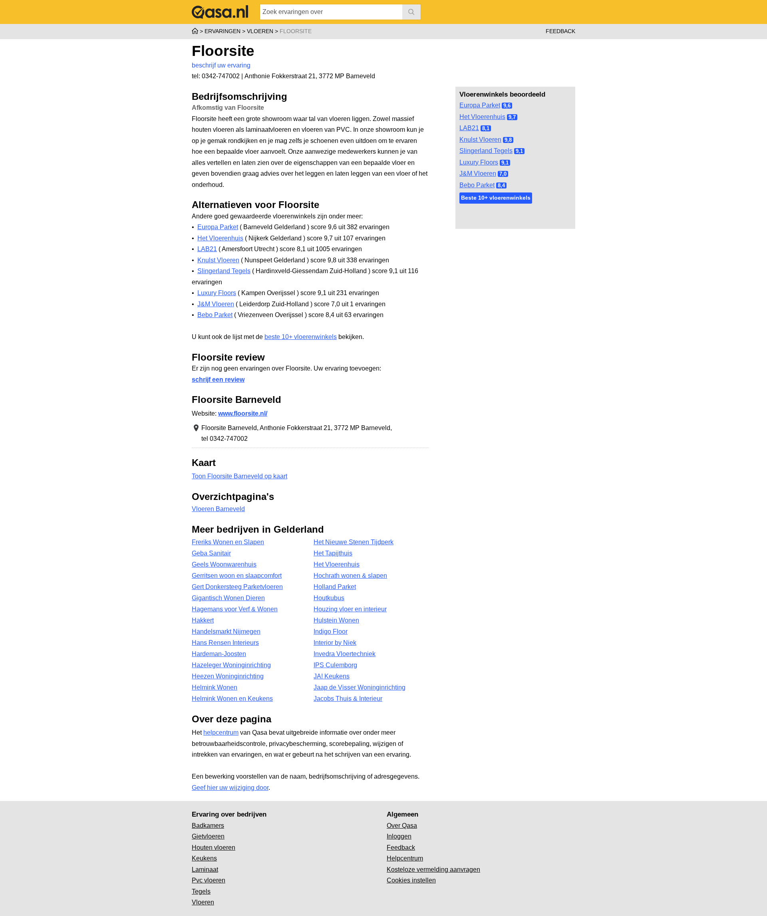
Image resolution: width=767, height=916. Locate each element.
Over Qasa (402, 825)
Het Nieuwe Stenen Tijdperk (353, 542)
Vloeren (203, 902)
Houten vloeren (213, 847)
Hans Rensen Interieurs (225, 642)
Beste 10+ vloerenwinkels (496, 197)
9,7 (512, 117)
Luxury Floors (478, 162)
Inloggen (399, 836)
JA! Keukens (332, 676)
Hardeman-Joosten (219, 653)
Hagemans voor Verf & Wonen (235, 609)
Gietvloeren (208, 836)
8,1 (485, 128)
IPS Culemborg (335, 665)
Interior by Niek (335, 642)
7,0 (503, 174)
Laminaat (205, 869)
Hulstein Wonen (336, 620)
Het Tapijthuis (333, 553)
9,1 (519, 151)
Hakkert (203, 620)
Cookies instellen (411, 880)
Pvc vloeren (208, 880)
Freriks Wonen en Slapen (228, 542)
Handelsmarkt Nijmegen (226, 631)
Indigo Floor (331, 631)
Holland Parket (335, 586)
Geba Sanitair (211, 553)
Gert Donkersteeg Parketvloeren (237, 586)
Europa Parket (479, 105)
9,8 (508, 140)
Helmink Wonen (214, 687)
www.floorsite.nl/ (242, 413)
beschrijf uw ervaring (221, 65)
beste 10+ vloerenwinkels (300, 336)
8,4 (501, 185)
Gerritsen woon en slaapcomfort (237, 575)
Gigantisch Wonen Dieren (228, 598)
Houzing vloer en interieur (350, 609)
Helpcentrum (405, 858)
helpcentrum (220, 732)
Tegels (201, 891)
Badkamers (208, 825)
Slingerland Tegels (486, 150)
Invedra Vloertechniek (345, 653)
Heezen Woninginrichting (228, 676)
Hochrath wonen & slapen (350, 575)
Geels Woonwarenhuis (224, 564)
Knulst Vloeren (480, 139)
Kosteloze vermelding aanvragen (433, 869)
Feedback (560, 31)
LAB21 (469, 128)
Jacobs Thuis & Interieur (348, 698)
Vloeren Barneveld (218, 509)
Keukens (204, 858)
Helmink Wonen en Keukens (232, 698)
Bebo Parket (477, 185)
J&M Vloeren (477, 173)
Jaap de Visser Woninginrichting (359, 687)
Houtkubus (329, 598)
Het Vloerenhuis (482, 116)
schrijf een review (218, 379)
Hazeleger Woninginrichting (231, 665)
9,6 (507, 106)
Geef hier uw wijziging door (230, 787)
